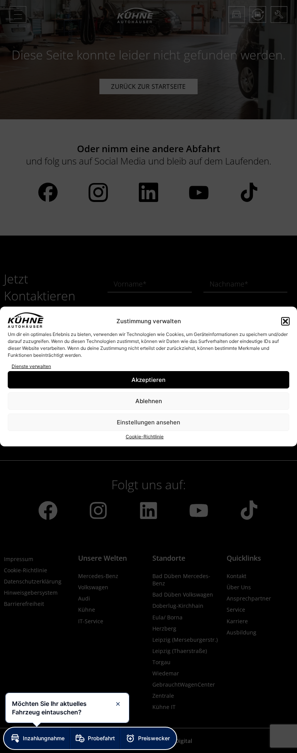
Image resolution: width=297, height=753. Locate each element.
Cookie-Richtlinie (145, 436)
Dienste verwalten (31, 366)
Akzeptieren (148, 379)
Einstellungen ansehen (148, 422)
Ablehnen (148, 401)
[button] (285, 321)
